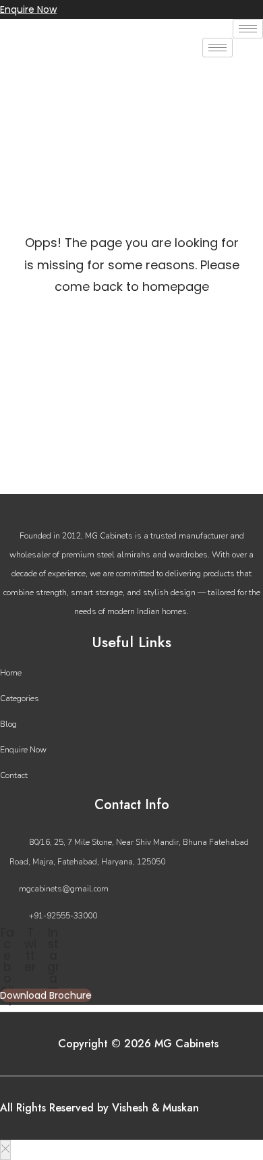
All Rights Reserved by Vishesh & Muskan (99, 1107)
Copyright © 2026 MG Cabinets (138, 1043)
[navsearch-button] (16, 73)
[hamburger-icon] (248, 28)
